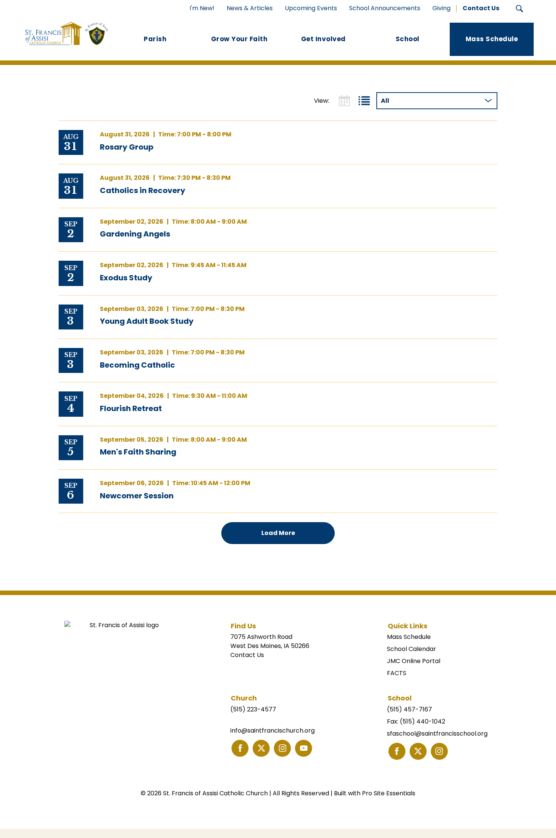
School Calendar (411, 649)
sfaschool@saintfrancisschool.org (437, 733)
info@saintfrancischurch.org (272, 730)
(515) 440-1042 (422, 721)
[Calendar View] (344, 100)
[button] (519, 8)
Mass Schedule (409, 636)
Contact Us (247, 655)
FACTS (396, 673)
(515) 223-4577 (253, 709)
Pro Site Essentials (388, 793)
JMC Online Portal (413, 661)
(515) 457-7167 (409, 709)
